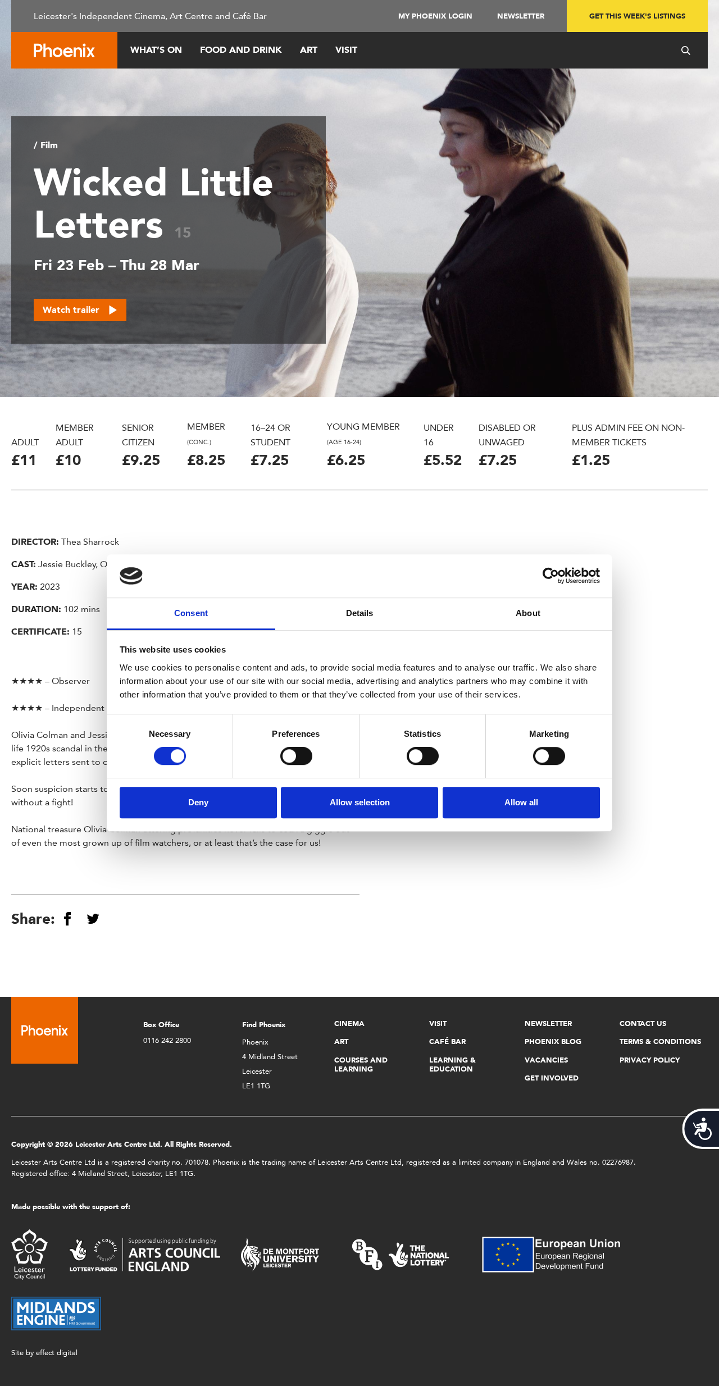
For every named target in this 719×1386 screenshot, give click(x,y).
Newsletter (520, 16)
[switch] (296, 756)
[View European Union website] (558, 1254)
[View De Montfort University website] (280, 1254)
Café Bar (447, 1041)
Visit (346, 49)
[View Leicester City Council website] (29, 1254)
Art (308, 49)
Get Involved (552, 1078)
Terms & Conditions (660, 1041)
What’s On (156, 49)
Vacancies (546, 1060)
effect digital (57, 1352)
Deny (198, 802)
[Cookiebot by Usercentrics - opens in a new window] (551, 576)
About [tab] (528, 613)
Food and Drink (241, 49)
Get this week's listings (637, 16)
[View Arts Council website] (144, 1254)
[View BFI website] (400, 1254)
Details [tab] (360, 613)
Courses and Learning (361, 1064)
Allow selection (360, 802)
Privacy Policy (650, 1060)
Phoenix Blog (553, 1041)
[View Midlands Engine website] (56, 1313)
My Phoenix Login (435, 16)
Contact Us (643, 1023)
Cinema (349, 1023)
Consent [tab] (191, 613)
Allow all (521, 802)
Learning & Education (452, 1064)
